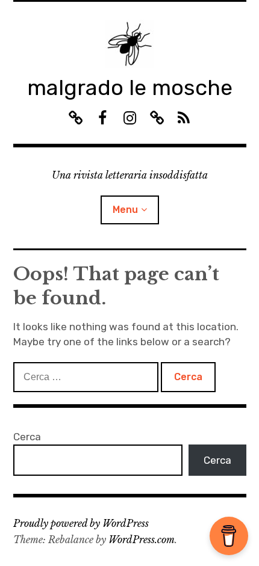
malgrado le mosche (129, 87)
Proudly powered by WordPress (81, 523)
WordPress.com (141, 540)
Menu (125, 209)
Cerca (27, 437)
